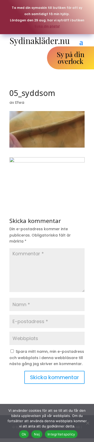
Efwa (19, 102)
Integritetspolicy (61, 434)
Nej (37, 434)
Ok (24, 434)
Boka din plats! (47, 26)
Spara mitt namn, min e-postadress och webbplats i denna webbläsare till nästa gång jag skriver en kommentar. (46, 358)
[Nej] (87, 423)
